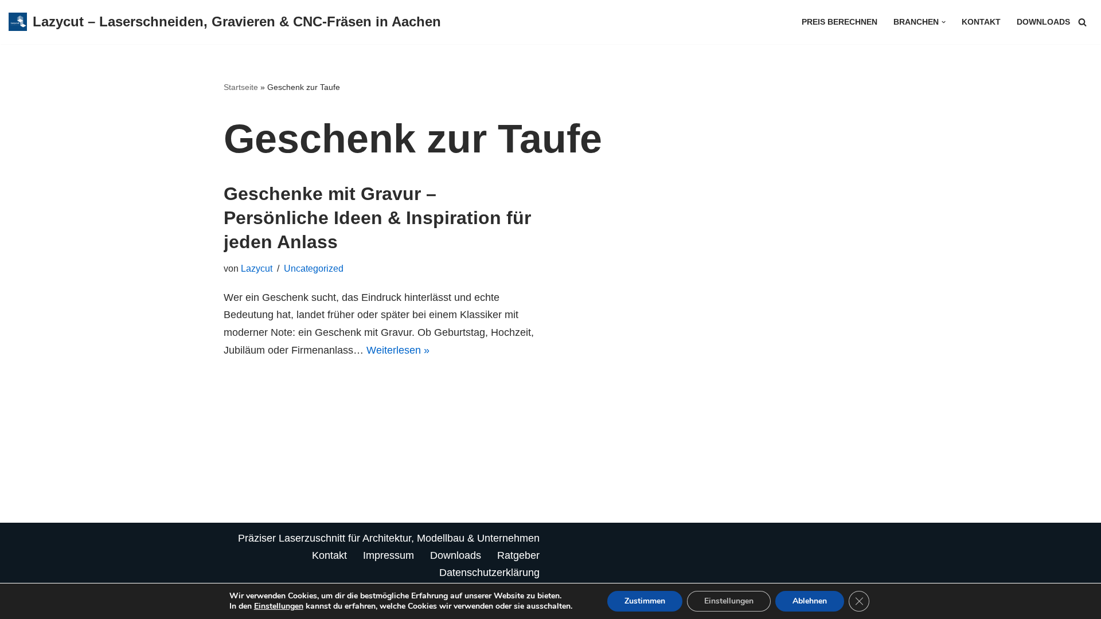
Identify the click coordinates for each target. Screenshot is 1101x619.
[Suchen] (1082, 22)
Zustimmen (644, 601)
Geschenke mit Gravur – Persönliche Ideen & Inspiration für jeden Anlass (377, 217)
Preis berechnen (839, 21)
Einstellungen (278, 606)
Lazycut (256, 268)
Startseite (241, 87)
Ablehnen (809, 601)
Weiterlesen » (398, 350)
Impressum (388, 555)
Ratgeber (518, 555)
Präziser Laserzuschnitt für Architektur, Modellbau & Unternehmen (389, 538)
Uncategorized (313, 268)
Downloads (1043, 21)
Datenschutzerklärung (489, 572)
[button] (944, 22)
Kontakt (981, 21)
